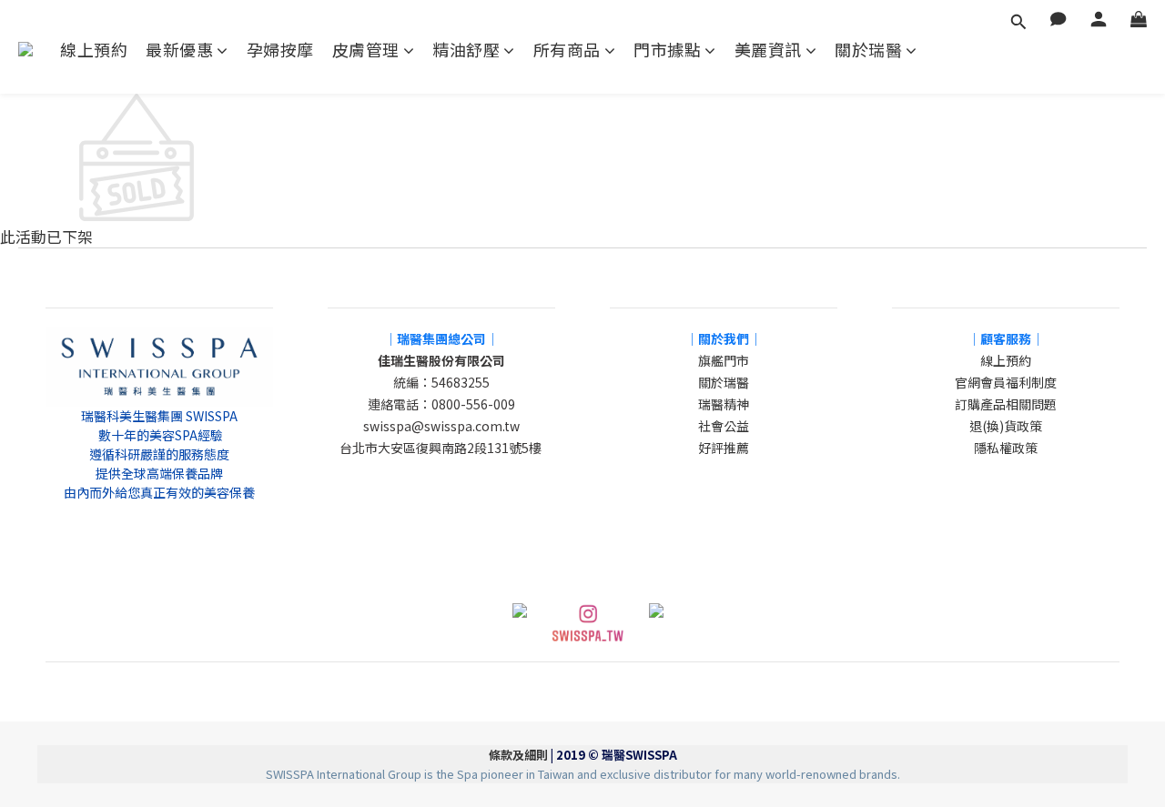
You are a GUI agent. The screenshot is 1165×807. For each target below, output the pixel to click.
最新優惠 (179, 49)
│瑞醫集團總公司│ (441, 338)
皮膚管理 (366, 49)
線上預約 (93, 49)
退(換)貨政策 (1005, 426)
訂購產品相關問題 (1006, 404)
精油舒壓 (466, 49)
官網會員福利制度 (1006, 382)
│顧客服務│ (1005, 338)
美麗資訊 (768, 49)
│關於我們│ (723, 338)
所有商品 (567, 49)
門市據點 (667, 49)
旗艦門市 (723, 360)
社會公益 (723, 426)
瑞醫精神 (723, 404)
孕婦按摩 (280, 49)
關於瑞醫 (868, 49)
